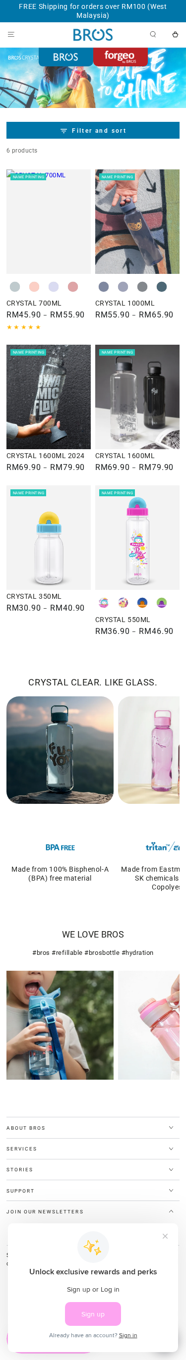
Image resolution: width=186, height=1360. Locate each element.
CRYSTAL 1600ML (125, 456)
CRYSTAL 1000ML (125, 303)
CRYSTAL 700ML (34, 303)
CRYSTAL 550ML (123, 620)
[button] (153, 34)
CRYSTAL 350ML (34, 596)
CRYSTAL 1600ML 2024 (45, 456)
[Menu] (11, 34)
